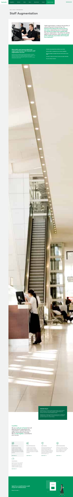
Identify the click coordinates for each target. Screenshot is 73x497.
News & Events (36, 2)
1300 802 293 (69, 2)
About (30, 2)
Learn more (14, 455)
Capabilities (12, 2)
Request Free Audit (15, 490)
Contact (43, 2)
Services (18, 2)
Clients (24, 2)
